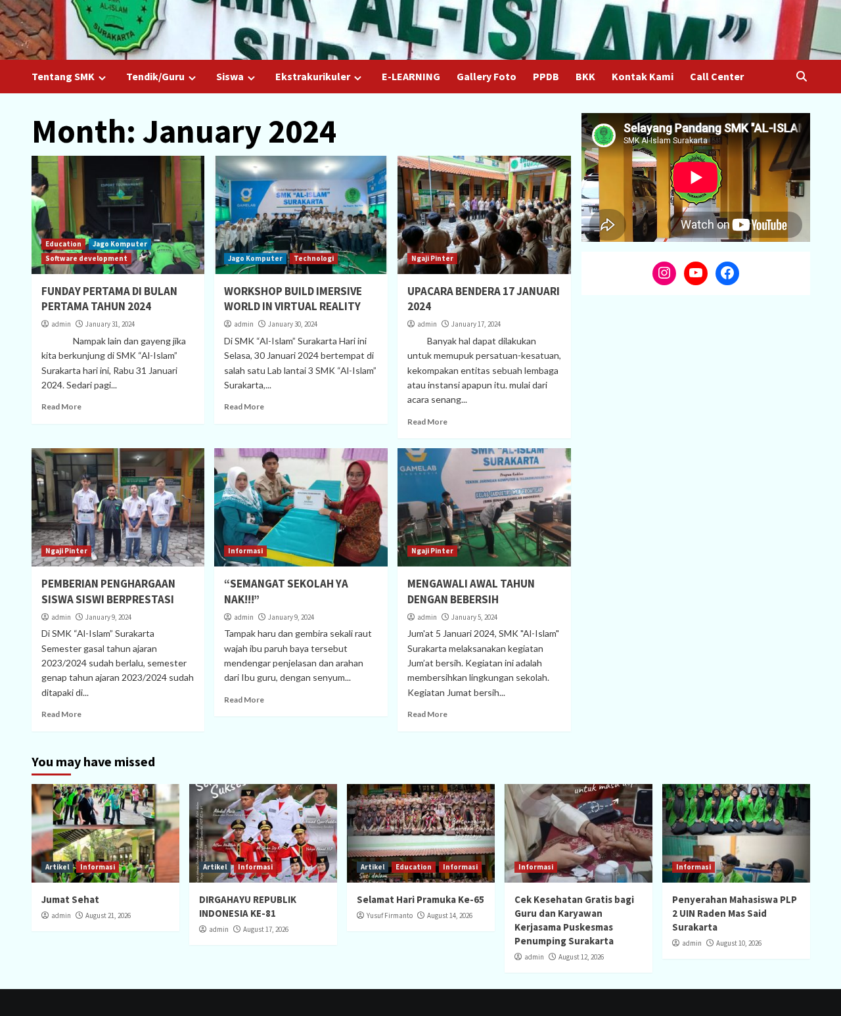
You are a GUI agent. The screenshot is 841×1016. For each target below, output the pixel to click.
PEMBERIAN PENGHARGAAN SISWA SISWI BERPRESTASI (108, 591)
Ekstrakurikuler (312, 76)
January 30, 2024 (292, 324)
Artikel (57, 866)
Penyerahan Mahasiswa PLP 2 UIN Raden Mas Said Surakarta (734, 913)
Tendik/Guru (155, 76)
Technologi (314, 258)
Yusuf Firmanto (390, 915)
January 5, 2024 (474, 617)
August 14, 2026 (449, 915)
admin (61, 324)
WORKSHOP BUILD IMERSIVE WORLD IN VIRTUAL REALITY (293, 299)
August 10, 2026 (738, 943)
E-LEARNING (411, 76)
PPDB (546, 76)
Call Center (717, 76)
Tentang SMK (63, 76)
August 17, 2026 (265, 929)
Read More (61, 406)
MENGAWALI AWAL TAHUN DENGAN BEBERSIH (471, 591)
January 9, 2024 (108, 617)
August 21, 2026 (108, 915)
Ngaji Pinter (432, 258)
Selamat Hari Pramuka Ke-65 (420, 899)
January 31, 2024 (110, 324)
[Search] (802, 76)
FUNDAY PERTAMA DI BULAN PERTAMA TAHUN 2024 (109, 299)
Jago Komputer (120, 243)
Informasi (245, 550)
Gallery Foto (486, 76)
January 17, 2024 (476, 324)
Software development (86, 258)
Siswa (230, 76)
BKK (585, 76)
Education (63, 243)
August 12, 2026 (581, 956)
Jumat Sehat (70, 899)
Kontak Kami (642, 76)
